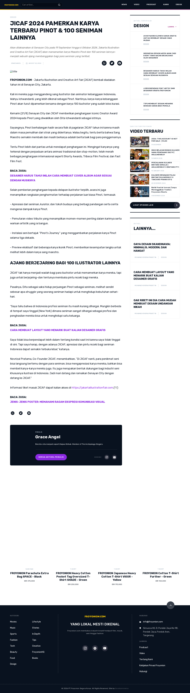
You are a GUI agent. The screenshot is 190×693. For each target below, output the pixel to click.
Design (13, 664)
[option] (29, 578)
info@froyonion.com (153, 622)
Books (35, 658)
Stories (35, 628)
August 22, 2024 (34, 63)
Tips (34, 640)
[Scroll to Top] (170, 605)
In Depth (36, 634)
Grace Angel (16, 63)
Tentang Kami (146, 659)
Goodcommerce (122, 688)
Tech (12, 646)
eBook (179, 4)
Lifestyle (36, 622)
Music (12, 628)
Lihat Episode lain (143, 205)
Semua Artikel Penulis (51, 457)
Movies (13, 622)
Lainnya (171, 27)
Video (136, 4)
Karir (166, 4)
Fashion (14, 640)
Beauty (13, 652)
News (124, 4)
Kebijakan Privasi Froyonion (152, 665)
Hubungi (143, 671)
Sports (13, 634)
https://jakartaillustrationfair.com (92, 387)
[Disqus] (95, 516)
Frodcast (151, 4)
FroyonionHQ (38, 652)
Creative (36, 646)
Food (12, 658)
